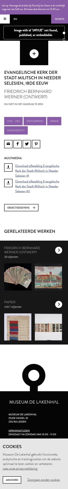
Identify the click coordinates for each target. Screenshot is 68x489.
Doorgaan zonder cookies (43, 479)
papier (54, 121)
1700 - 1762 (13, 121)
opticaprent (34, 121)
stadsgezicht (16, 130)
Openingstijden (19, 431)
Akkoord (12, 480)
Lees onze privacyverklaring (20, 468)
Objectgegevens (18, 207)
